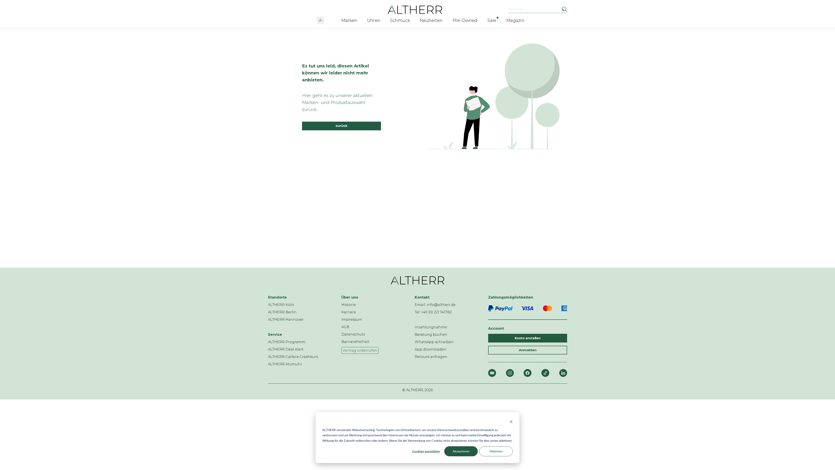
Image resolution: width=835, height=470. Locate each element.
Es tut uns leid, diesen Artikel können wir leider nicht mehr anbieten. (335, 72)
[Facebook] (527, 373)
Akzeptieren (461, 451)
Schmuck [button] (400, 20)
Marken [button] (349, 20)
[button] (320, 19)
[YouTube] (492, 373)
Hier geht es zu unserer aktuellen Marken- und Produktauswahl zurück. (337, 102)
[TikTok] (545, 373)
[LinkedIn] (563, 373)
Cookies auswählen (426, 451)
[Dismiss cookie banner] (511, 421)
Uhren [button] (373, 20)
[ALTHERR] (415, 9)
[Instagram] (510, 373)
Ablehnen (496, 451)
